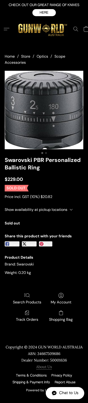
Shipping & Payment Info (31, 382)
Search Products (27, 302)
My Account (61, 302)
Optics (42, 56)
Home (10, 56)
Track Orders (27, 319)
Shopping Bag (61, 319)
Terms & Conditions (31, 375)
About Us (44, 366)
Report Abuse (65, 382)
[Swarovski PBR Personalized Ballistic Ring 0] (44, 110)
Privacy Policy (61, 375)
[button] (44, 12)
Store (25, 56)
